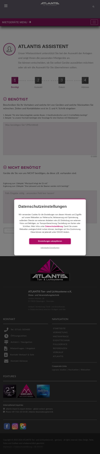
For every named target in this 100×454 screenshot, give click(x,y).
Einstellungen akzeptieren (50, 241)
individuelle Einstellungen (50, 248)
